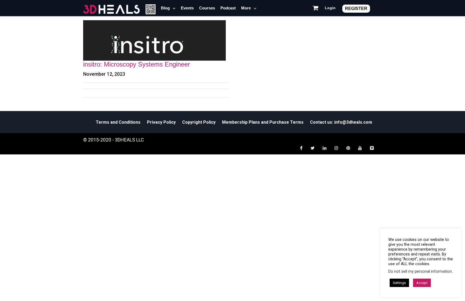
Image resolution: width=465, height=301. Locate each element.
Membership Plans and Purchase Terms (263, 122)
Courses (207, 8)
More (246, 8)
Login (330, 8)
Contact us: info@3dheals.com (341, 122)
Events (187, 8)
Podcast (228, 8)
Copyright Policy (199, 122)
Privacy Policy (161, 122)
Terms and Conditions (118, 122)
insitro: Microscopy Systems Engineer (136, 64)
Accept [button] (422, 283)
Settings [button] (399, 283)
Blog (165, 8)
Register (356, 8)
